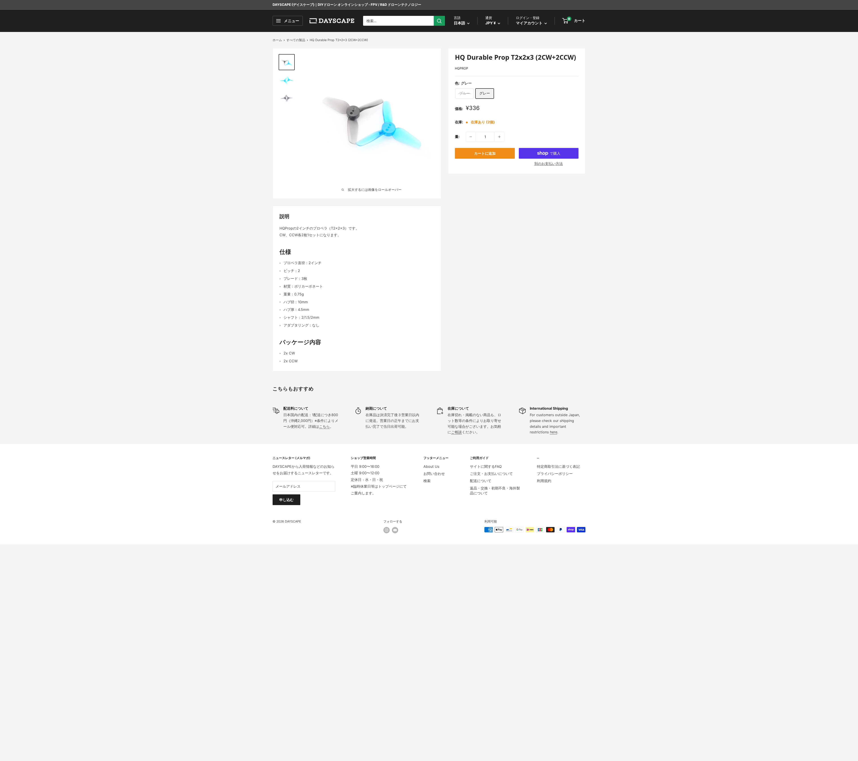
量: (457, 137)
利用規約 (544, 481)
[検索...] (439, 21)
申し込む (286, 499)
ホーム (277, 40)
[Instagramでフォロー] (386, 530)
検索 (427, 481)
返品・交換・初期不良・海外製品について (495, 490)
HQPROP (461, 68)
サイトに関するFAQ (486, 466)
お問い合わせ (434, 473)
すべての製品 (295, 40)
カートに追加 (485, 153)
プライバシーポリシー (555, 473)
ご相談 (456, 432)
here (553, 432)
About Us (431, 466)
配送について (480, 481)
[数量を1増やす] (499, 136)
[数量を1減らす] (470, 136)
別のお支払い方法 (548, 163)
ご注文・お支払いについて (491, 473)
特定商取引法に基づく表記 (558, 466)
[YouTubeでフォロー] (395, 530)
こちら (324, 426)
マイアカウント (529, 23)
